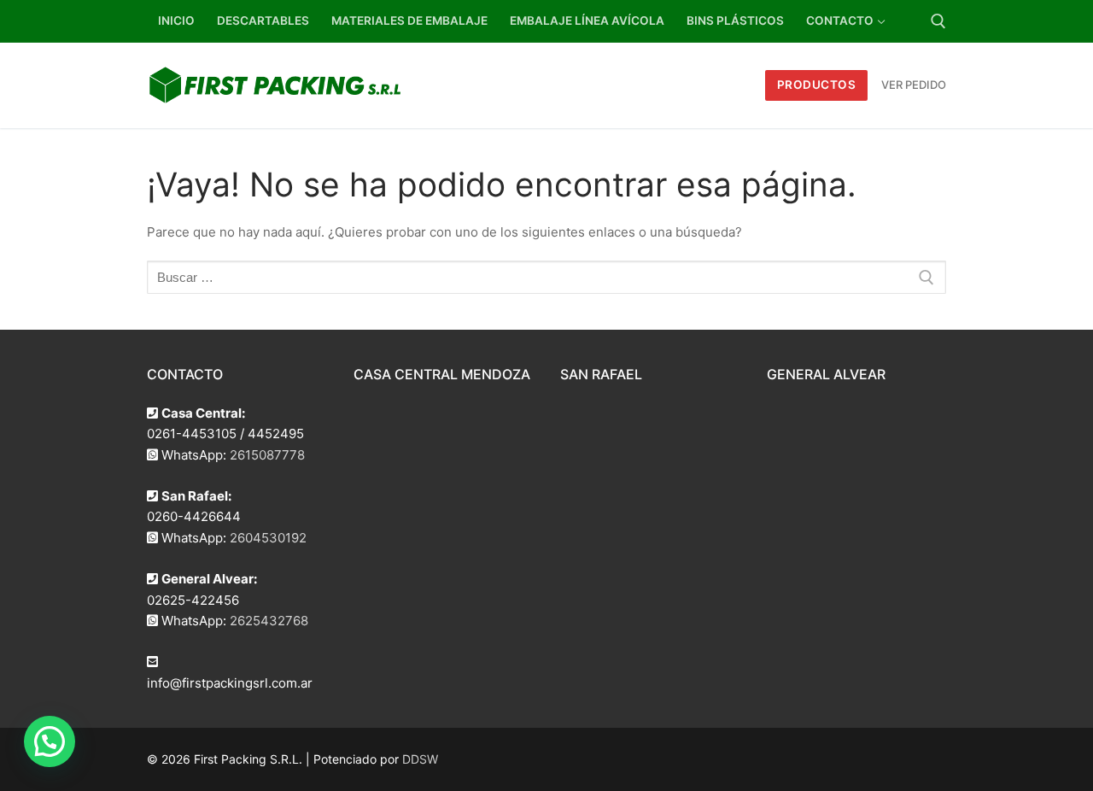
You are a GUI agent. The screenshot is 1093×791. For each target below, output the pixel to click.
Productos (816, 84)
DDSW (420, 759)
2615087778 (267, 455)
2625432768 (269, 620)
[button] (49, 741)
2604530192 (268, 538)
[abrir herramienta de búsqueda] (938, 21)
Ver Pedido (913, 84)
